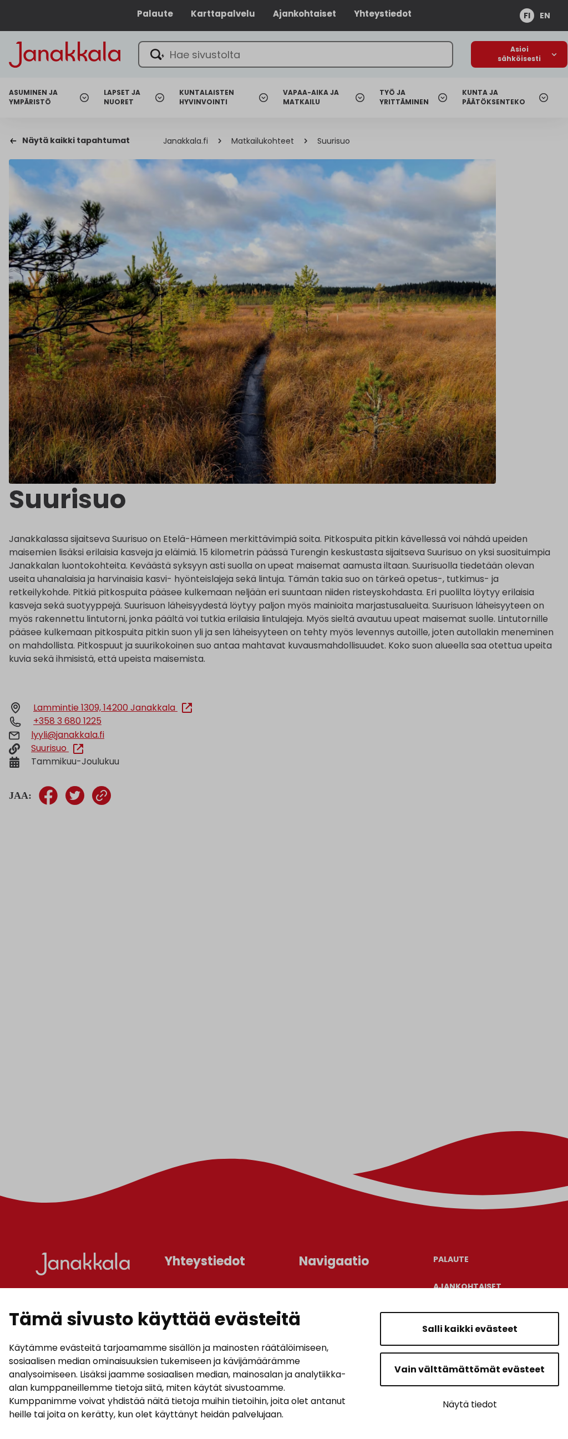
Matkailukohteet (262, 140)
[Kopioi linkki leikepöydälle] (101, 795)
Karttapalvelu (223, 13)
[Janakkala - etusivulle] (64, 53)
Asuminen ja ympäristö (33, 97)
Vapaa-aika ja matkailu (311, 97)
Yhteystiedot (383, 13)
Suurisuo (50, 748)
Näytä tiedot (470, 1404)
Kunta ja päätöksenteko (493, 97)
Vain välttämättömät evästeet (469, 1369)
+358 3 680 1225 (67, 721)
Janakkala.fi (185, 140)
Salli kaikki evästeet (470, 1329)
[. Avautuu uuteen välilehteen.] (48, 795)
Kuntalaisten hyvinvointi (206, 97)
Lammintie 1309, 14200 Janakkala (105, 707)
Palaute (155, 13)
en (545, 15)
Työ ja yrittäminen (404, 97)
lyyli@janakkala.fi (67, 734)
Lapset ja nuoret (122, 97)
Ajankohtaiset (304, 13)
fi (527, 15)
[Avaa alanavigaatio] (519, 54)
